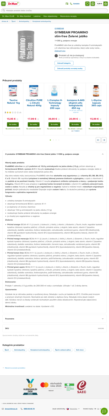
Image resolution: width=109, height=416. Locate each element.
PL (101, 409)
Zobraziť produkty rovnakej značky (69, 68)
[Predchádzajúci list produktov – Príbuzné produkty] (98, 140)
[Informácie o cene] (17, 119)
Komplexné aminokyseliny (40, 350)
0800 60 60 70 (29, 409)
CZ (98, 409)
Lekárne (37, 16)
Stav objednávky (50, 16)
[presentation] (13, 91)
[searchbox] (54, 10)
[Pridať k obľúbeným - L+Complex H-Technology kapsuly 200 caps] (62, 85)
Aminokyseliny (19, 350)
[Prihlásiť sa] (93, 3)
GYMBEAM (59, 28)
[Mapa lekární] (67, 3)
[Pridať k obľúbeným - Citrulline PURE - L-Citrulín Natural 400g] (42, 85)
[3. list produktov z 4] (56, 140)
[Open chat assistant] (104, 411)
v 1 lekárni (76, 131)
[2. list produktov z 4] (53, 140)
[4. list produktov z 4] (58, 140)
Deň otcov (80, 350)
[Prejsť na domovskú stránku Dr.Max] (13, 3)
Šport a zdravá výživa (63, 350)
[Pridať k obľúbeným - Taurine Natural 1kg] (21, 85)
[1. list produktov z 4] (50, 140)
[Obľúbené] (87, 3)
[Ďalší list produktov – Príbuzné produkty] (104, 140)
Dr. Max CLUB (8, 16)
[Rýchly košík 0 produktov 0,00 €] (105, 3)
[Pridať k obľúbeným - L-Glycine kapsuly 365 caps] (104, 85)
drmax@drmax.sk (11, 409)
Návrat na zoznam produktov (15, 368)
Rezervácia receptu (68, 16)
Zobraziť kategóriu (64, 63)
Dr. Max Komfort (24, 16)
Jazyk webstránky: (58, 409)
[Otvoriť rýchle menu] (3, 3)
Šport (7, 350)
